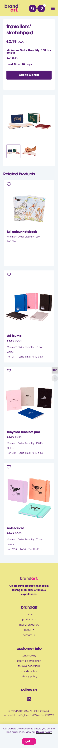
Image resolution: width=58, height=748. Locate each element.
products (27, 620)
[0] (41, 8)
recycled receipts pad (23, 432)
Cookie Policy (44, 732)
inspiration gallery (29, 625)
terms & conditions (29, 666)
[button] (33, 8)
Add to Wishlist (29, 75)
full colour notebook (22, 232)
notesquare (15, 528)
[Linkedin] (29, 698)
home (29, 614)
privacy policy (29, 677)
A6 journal (14, 336)
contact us (29, 635)
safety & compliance (29, 661)
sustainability (29, 656)
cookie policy (29, 671)
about (27, 630)
